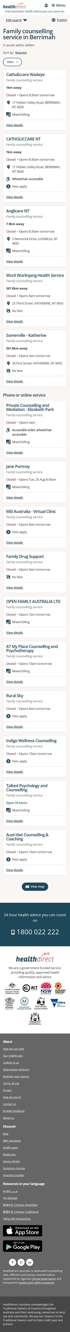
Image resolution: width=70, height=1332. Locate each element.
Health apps (10, 1147)
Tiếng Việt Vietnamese (17, 1218)
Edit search (14, 20)
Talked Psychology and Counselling (26, 787)
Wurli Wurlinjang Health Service (35, 275)
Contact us (9, 1104)
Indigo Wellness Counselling (31, 740)
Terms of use (11, 1083)
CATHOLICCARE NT (23, 139)
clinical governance (44, 1278)
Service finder (11, 1161)
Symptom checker (14, 1168)
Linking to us (11, 1062)
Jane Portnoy (18, 466)
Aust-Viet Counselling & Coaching (27, 836)
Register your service (16, 1076)
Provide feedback (13, 1111)
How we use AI (12, 1097)
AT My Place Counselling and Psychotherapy (32, 648)
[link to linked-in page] (29, 1262)
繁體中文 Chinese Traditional (21, 1212)
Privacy (7, 1090)
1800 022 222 (37, 931)
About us (8, 1118)
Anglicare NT (17, 211)
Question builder (13, 1175)
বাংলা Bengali (10, 1198)
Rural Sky (14, 695)
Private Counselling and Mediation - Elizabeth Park (30, 407)
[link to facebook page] (12, 1262)
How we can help (13, 1049)
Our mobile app (13, 1055)
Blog (5, 1133)
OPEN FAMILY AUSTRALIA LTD (33, 601)
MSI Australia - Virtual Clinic (31, 511)
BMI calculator (12, 1140)
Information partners (16, 1069)
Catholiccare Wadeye (25, 74)
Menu (60, 5)
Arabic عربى (10, 1191)
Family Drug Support (25, 556)
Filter (14, 62)
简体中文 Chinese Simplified (20, 1205)
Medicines (9, 1154)
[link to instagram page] (21, 1262)
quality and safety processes (36, 1282)
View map (39, 887)
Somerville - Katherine (26, 335)
